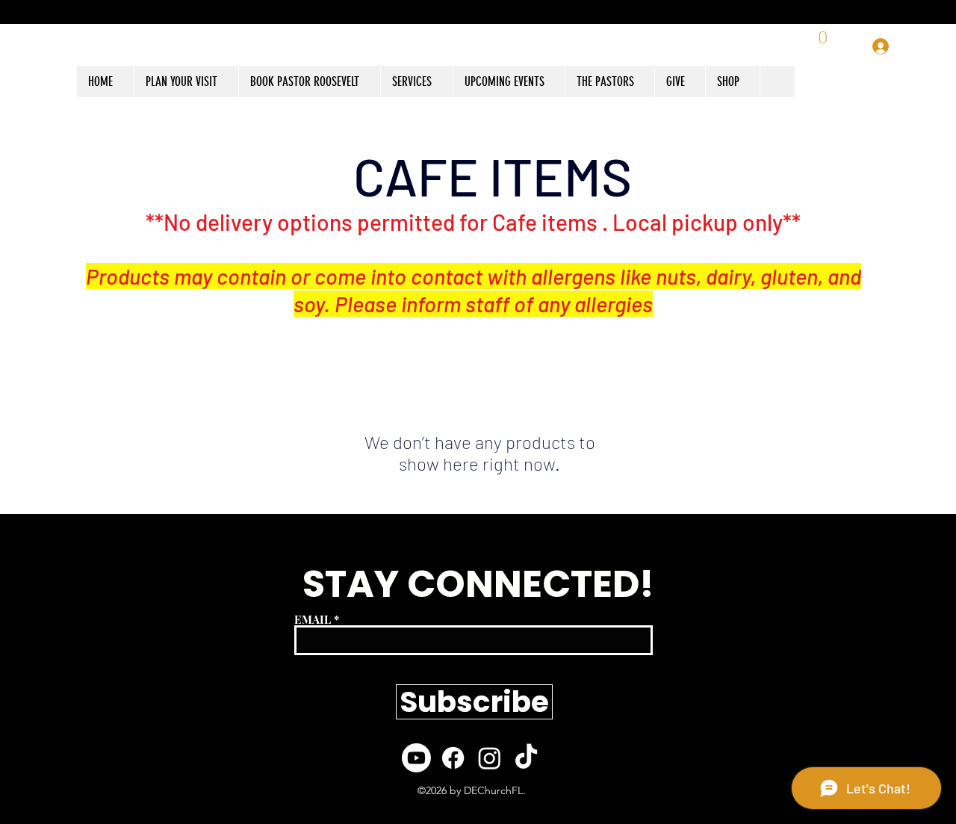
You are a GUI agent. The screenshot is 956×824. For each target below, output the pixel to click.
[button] (732, 81)
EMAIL (312, 619)
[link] (824, 46)
